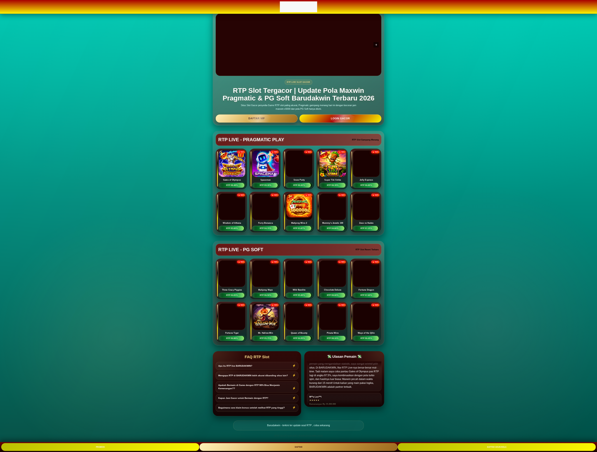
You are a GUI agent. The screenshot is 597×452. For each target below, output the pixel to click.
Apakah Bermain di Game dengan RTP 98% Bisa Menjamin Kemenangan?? (249, 387)
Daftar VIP (256, 118)
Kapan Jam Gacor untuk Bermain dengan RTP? (243, 398)
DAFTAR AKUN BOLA (497, 447)
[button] (376, 44)
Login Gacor (340, 118)
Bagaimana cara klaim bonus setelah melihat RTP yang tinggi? (251, 407)
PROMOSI (100, 447)
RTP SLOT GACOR (285, 436)
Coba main (232, 162)
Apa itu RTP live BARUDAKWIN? (235, 366)
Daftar (231, 168)
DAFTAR (298, 447)
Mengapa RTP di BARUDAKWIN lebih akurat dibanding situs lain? (253, 375)
